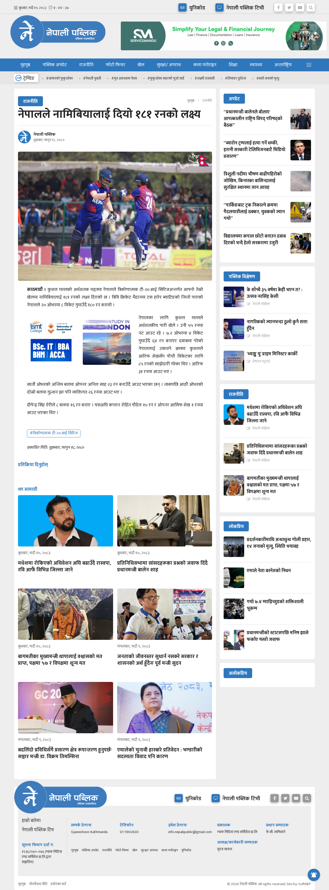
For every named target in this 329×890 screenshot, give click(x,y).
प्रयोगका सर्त (58, 884)
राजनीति (86, 65)
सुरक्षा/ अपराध (169, 65)
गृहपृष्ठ (25, 65)
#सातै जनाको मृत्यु (267, 78)
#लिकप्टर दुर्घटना (235, 78)
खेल (141, 65)
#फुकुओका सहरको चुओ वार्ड (165, 78)
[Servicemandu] (221, 51)
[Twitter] (289, 6)
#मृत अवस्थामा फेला (124, 78)
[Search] (311, 6)
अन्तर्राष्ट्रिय (283, 65)
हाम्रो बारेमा (31, 820)
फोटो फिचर (115, 65)
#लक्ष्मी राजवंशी (205, 78)
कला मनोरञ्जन (204, 65)
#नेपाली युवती (92, 78)
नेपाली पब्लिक (44, 135)
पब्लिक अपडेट (55, 65)
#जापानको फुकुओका (59, 78)
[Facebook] (278, 6)
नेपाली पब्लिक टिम (38, 830)
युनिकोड (186, 850)
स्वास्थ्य (256, 65)
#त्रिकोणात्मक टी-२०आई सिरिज (54, 433)
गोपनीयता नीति (38, 884)
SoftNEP (304, 884)
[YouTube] (300, 6)
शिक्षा (233, 65)
